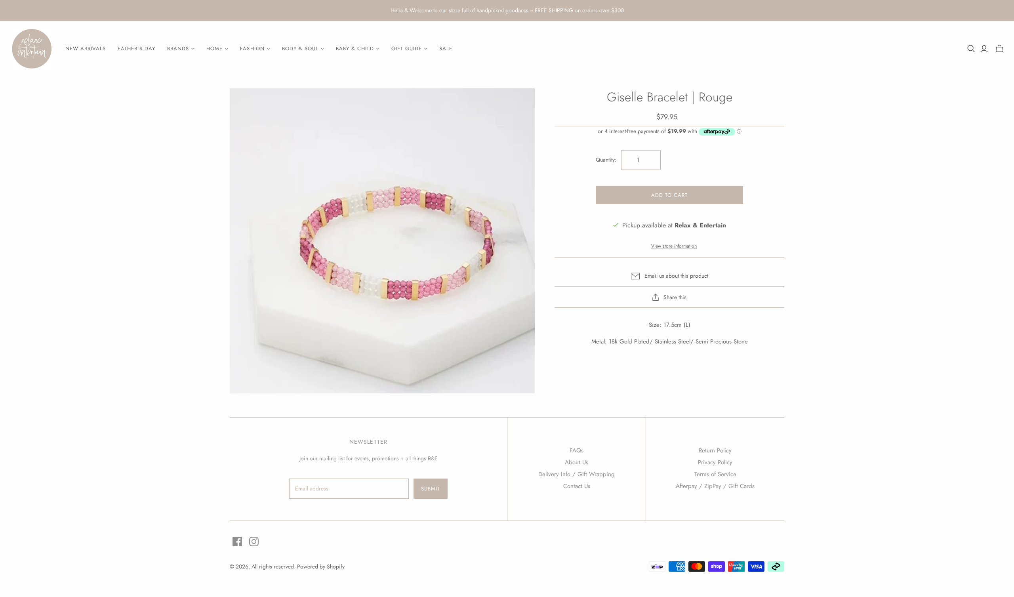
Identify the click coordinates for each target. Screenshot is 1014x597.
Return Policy (715, 450)
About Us (576, 462)
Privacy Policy (715, 462)
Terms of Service (715, 474)
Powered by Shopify (321, 566)
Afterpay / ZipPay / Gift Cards (715, 486)
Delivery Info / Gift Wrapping (576, 474)
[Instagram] (254, 541)
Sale (445, 48)
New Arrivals (85, 48)
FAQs (576, 450)
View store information (674, 246)
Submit (430, 488)
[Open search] (971, 49)
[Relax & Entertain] (31, 49)
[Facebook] (237, 541)
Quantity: (606, 160)
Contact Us (576, 486)
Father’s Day (136, 48)
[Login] (984, 48)
